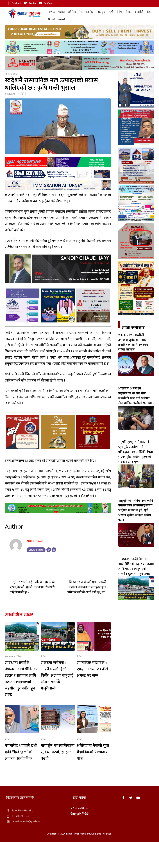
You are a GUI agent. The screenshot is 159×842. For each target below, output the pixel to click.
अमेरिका (72, 12)
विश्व (149, 12)
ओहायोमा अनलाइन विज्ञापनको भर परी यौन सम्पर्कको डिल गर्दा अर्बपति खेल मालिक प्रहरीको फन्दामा (135, 396)
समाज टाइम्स (10, 94)
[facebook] (123, 798)
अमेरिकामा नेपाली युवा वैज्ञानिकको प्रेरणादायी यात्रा (93, 752)
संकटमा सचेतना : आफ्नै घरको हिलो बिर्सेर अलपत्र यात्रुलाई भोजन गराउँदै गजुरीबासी (57, 676)
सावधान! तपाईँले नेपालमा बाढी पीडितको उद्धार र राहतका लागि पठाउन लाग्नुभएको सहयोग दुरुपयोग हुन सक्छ (21, 679)
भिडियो (51, 19)
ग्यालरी (61, 19)
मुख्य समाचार (10, 656)
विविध (119, 12)
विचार (128, 12)
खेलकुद (101, 12)
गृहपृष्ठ (51, 12)
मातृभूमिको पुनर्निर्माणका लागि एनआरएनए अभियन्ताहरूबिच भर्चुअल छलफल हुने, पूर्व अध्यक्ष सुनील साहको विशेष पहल (135, 510)
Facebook (16, 3)
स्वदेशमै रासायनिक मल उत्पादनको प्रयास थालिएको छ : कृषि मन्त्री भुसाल (51, 84)
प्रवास (61, 12)
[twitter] (131, 798)
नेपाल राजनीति (86, 12)
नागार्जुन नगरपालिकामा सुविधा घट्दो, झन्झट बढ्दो (58, 752)
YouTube (48, 3)
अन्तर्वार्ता (138, 12)
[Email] (54, 549)
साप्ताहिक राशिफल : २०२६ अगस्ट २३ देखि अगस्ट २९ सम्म (93, 669)
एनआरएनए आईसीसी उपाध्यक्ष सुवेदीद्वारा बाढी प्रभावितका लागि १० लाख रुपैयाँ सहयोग (133, 342)
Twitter (32, 3)
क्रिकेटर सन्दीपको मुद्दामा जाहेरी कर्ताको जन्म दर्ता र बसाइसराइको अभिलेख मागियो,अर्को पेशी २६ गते (86, 587)
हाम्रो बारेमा (79, 798)
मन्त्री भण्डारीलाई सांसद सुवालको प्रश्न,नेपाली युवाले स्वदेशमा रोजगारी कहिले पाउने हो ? (32, 587)
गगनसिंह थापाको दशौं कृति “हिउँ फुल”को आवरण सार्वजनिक (21, 752)
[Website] (48, 549)
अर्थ (111, 12)
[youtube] (138, 798)
